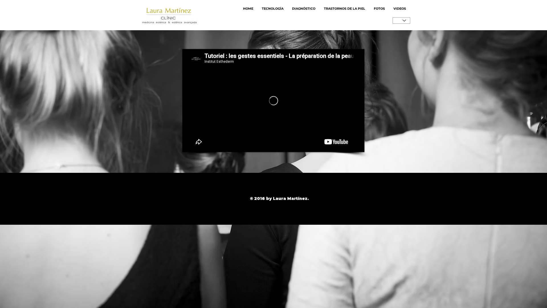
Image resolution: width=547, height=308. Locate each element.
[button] (379, 9)
